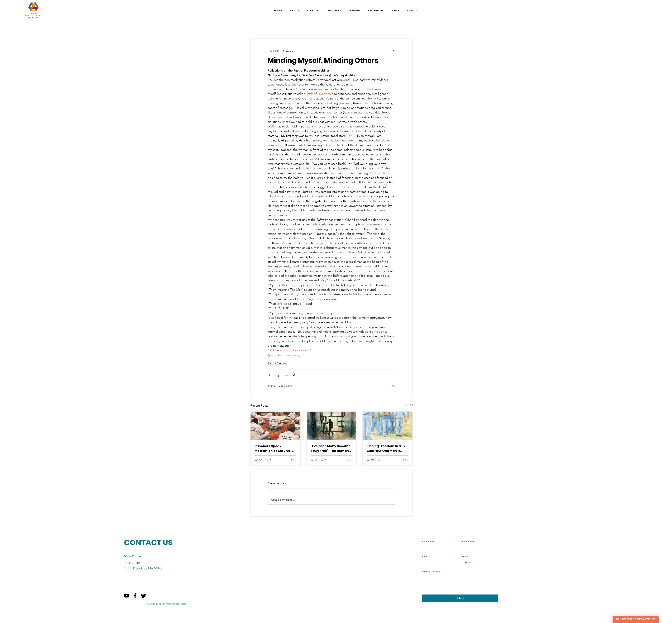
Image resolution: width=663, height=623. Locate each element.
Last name (468, 541)
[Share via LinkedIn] (286, 375)
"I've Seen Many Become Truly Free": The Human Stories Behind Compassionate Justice (330, 448)
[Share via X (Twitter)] (277, 375)
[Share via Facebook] (269, 375)
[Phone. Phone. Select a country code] (467, 562)
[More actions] (393, 51)
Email (425, 556)
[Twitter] (143, 595)
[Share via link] (294, 375)
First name (428, 541)
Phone (465, 556)
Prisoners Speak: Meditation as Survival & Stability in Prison (274, 448)
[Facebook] (135, 595)
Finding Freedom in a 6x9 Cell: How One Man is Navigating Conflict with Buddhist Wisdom (387, 448)
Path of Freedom (277, 363)
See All (409, 405)
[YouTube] (126, 595)
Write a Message (431, 571)
